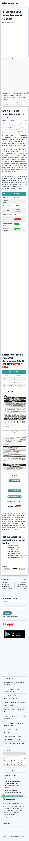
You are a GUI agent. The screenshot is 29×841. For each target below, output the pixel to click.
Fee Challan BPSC (15, 490)
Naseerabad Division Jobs (13, 792)
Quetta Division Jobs (11, 783)
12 (11, 760)
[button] (3, 797)
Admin (5, 22)
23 (24, 762)
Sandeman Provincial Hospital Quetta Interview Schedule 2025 (21, 584)
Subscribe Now (18, 218)
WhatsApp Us (18, 506)
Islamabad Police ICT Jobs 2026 (13, 743)
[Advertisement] (14, 40)
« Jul (13, 770)
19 (11, 762)
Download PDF (18, 385)
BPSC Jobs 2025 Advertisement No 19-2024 (16, 93)
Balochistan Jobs (18, 513)
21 (18, 762)
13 (14, 760)
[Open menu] (25, 3)
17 (4, 762)
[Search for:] (14, 601)
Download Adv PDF (14, 496)
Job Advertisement (9, 101)
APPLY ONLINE (14, 480)
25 (7, 764)
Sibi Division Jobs (10, 788)
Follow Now (18, 229)
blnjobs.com (22, 836)
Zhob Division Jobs (11, 790)
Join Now (17, 224)
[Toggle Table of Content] (27, 91)
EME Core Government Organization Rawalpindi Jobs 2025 (7, 585)
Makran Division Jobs (12, 785)
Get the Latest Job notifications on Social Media (15, 103)
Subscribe (7, 613)
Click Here (17, 375)
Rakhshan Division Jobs (12, 781)
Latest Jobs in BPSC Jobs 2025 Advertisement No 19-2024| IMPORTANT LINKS (15, 97)
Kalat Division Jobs (11, 779)
